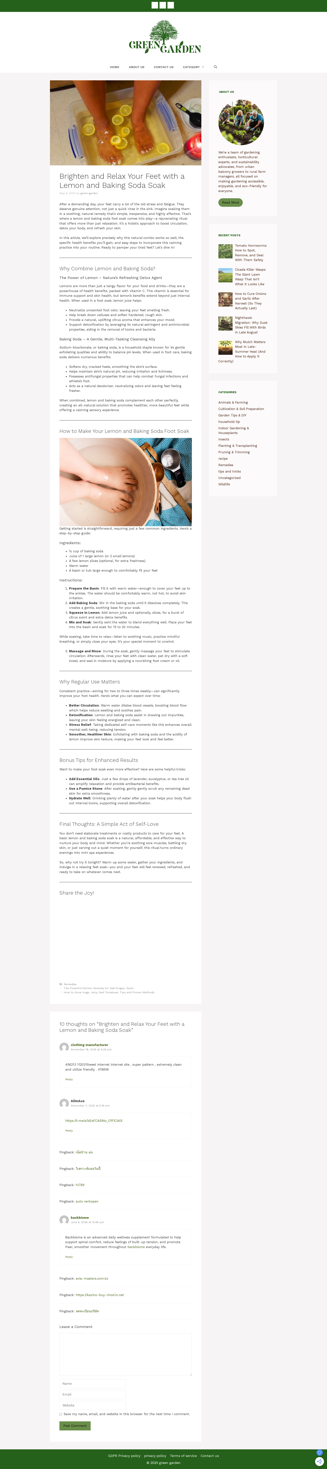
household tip (229, 422)
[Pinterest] (163, 5)
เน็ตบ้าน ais (84, 1152)
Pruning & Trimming (234, 452)
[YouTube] (170, 5)
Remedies (70, 984)
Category (191, 67)
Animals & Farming (233, 402)
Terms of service (183, 1456)
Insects (223, 439)
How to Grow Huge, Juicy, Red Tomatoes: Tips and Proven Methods (109, 992)
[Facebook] (155, 5)
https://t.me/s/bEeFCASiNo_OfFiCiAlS (93, 1121)
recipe (223, 458)
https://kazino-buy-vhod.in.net (100, 1295)
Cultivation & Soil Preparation (241, 409)
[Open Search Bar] (215, 67)
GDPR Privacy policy (124, 1456)
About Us (136, 67)
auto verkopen (87, 1201)
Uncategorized (229, 478)
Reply (69, 1079)
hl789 (80, 1185)
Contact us (164, 67)
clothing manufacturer (89, 1045)
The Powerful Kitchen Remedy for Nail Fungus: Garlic (99, 988)
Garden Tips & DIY (232, 415)
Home (114, 67)
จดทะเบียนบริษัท (87, 1311)
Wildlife (224, 484)
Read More (230, 202)
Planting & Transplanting (237, 446)
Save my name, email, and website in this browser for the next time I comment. (127, 1414)
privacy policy (155, 1456)
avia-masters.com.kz (92, 1278)
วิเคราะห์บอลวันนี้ (88, 1169)
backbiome (80, 1218)
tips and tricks (229, 471)
